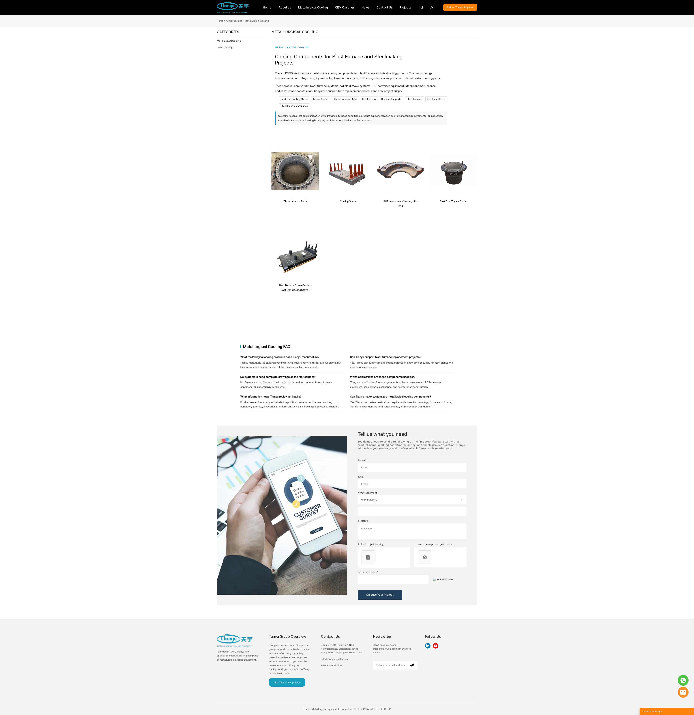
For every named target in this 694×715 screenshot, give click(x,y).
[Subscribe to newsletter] (411, 665)
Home (267, 7)
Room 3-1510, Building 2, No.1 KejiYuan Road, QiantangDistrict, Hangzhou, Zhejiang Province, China (342, 648)
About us (285, 7)
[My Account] (432, 7)
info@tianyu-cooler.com (334, 659)
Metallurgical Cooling (313, 7)
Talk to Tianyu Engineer (460, 7)
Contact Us (384, 7)
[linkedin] (427, 646)
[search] (421, 8)
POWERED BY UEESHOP (377, 709)
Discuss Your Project (380, 594)
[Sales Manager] (683, 680)
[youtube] (435, 646)
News (365, 7)
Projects (405, 7)
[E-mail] (683, 692)
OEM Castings (344, 7)
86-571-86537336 (331, 665)
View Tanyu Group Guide (287, 682)
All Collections (234, 20)
